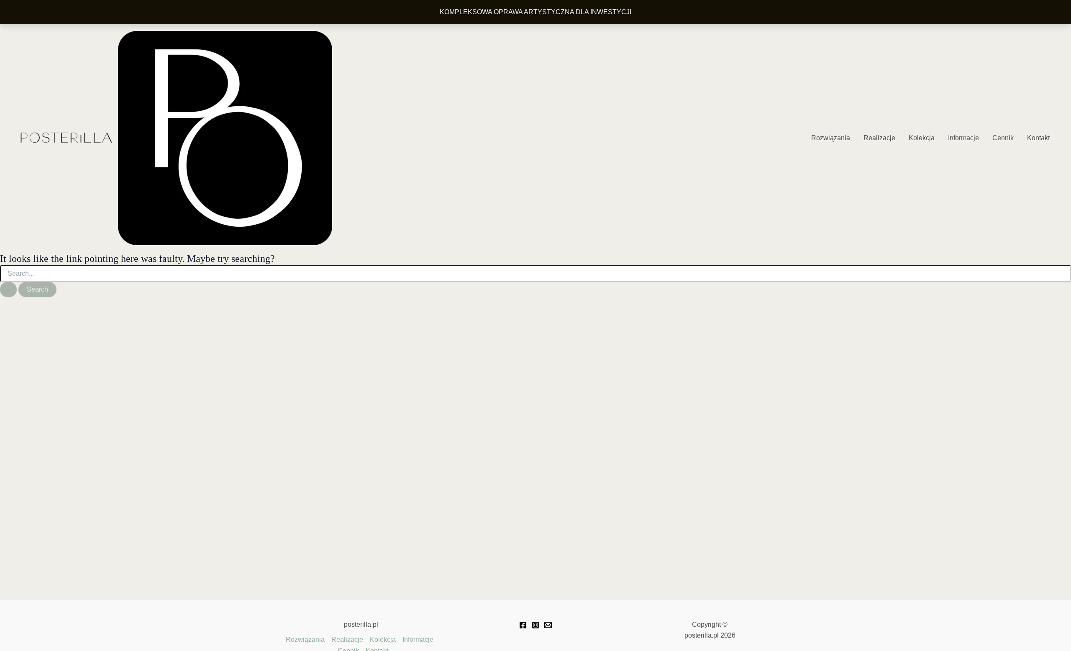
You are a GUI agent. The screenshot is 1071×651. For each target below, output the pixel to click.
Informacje (963, 137)
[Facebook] (523, 625)
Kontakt (1038, 137)
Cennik (1003, 137)
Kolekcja (922, 137)
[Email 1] (548, 625)
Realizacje (879, 137)
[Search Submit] (8, 289)
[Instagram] (535, 625)
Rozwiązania (830, 137)
